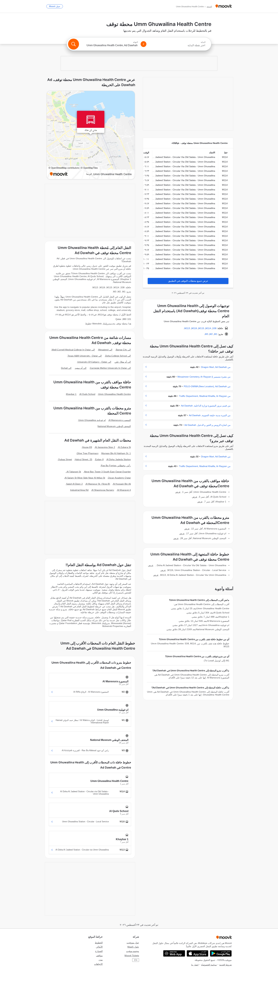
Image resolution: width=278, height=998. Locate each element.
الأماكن (99, 947)
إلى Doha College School (118, 355)
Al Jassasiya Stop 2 (105, 447)
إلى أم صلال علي (123, 362)
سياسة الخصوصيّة (209, 965)
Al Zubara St (124, 447)
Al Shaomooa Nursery (103, 490)
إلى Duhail (66, 368)
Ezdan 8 (99, 459)
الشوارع (99, 951)
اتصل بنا (195, 965)
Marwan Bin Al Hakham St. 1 (116, 453)
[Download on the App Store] (197, 953)
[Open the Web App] (174, 953)
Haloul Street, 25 (83, 459)
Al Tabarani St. (73, 471)
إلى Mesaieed (105, 349)
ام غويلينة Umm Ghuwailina (92, 420)
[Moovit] (223, 6)
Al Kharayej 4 (124, 490)
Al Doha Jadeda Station (119, 459)
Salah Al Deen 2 (74, 484)
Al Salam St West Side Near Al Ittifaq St (85, 477)
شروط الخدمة (225, 965)
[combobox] (177, 45)
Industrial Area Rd (79, 490)
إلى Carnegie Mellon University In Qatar (110, 368)
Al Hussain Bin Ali (122, 484)
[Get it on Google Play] (221, 953)
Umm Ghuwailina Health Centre (114, 394)
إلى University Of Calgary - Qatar (94, 362)
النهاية (135, 42)
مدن (101, 959)
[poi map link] (90, 135)
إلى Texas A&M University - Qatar (85, 355)
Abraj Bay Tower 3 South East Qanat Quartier (107, 471)
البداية (203, 42)
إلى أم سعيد (80, 368)
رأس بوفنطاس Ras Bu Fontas (116, 465)
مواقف (99, 955)
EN (135, 960)
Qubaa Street (65, 459)
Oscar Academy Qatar (119, 477)
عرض (178, 492)
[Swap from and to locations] (143, 44)
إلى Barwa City (123, 349)
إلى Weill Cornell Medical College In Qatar (73, 349)
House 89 (87, 447)
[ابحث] (73, 44)
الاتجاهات (98, 964)
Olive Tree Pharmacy (87, 453)
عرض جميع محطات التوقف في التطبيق (188, 281)
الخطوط (99, 942)
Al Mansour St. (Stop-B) (98, 484)
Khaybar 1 (71, 394)
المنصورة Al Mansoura (120, 420)
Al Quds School (87, 394)
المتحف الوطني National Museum (114, 426)
